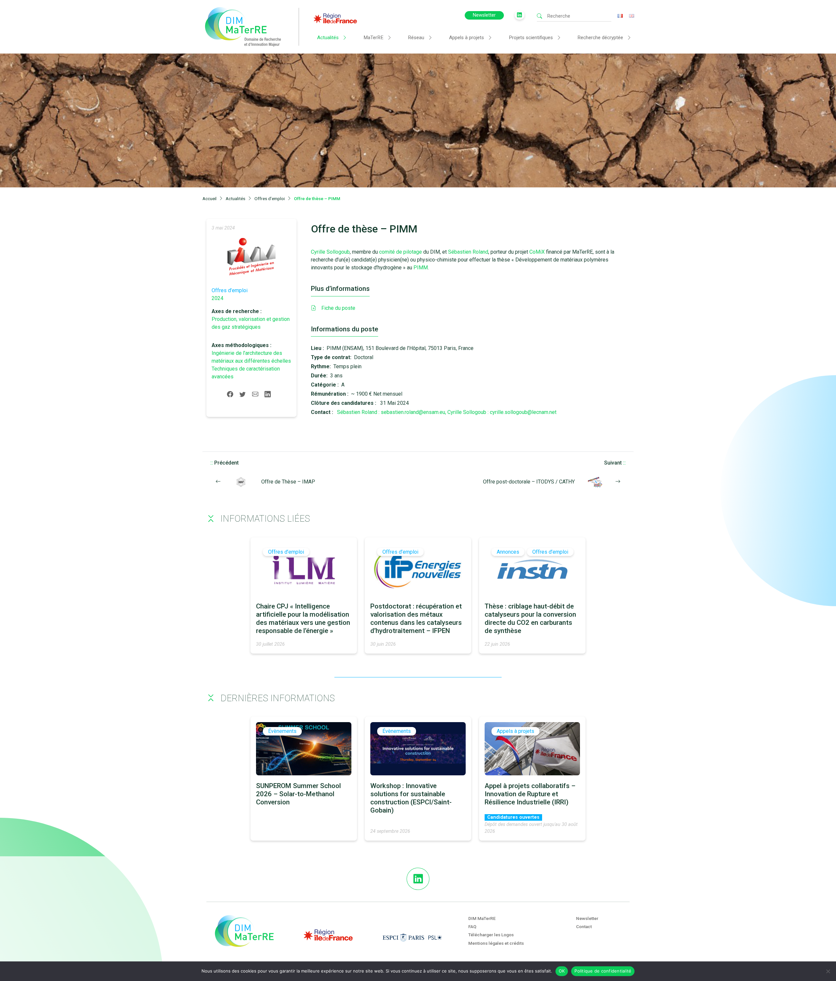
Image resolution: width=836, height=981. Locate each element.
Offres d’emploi (230, 290)
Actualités (328, 37)
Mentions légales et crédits (496, 943)
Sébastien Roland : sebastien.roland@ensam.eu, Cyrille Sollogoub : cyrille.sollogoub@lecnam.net (446, 412)
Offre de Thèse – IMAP (288, 482)
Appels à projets (466, 37)
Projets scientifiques (531, 37)
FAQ (472, 926)
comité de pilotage (400, 252)
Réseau (416, 37)
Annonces (508, 552)
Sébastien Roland (468, 252)
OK (562, 970)
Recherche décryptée (600, 37)
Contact (584, 926)
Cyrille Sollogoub (330, 252)
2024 (217, 298)
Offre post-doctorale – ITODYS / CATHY (529, 482)
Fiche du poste (338, 308)
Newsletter (484, 15)
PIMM (420, 267)
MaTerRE (373, 37)
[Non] (828, 971)
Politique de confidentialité (602, 970)
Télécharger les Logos (491, 934)
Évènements (282, 731)
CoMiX (537, 252)
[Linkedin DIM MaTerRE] (418, 879)
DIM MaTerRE (482, 918)
